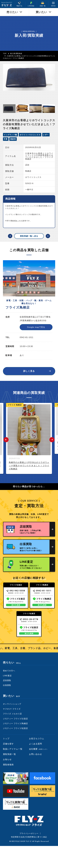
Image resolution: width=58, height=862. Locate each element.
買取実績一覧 (9, 754)
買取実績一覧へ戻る (29, 236)
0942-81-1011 (43, 590)
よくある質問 (35, 744)
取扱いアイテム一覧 (12, 749)
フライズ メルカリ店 (12, 714)
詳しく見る (29, 371)
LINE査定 (7, 676)
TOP (4, 53)
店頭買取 (7, 680)
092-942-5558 (17, 590)
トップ (6, 738)
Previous (6, 439)
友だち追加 (15, 605)
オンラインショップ (12, 704)
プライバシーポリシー (29, 833)
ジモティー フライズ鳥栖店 (15, 723)
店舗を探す (8, 744)
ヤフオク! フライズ (12, 709)
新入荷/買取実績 (16, 53)
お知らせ (7, 759)
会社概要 (38, 749)
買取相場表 (8, 764)
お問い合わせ (35, 754)
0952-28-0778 (30, 619)
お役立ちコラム (36, 738)
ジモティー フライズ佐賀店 (15, 728)
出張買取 (7, 685)
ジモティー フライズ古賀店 (15, 719)
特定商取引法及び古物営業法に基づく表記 (29, 837)
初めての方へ (9, 671)
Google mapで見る (36, 327)
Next (51, 439)
